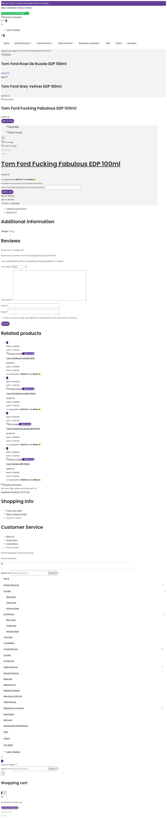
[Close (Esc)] (2, 150)
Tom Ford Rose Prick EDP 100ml (20, 393)
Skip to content (25, 7)
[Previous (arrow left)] (2, 153)
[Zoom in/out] (10, 150)
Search (52, 573)
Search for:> (6, 573)
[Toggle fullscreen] (7, 150)
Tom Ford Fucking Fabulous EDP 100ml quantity (22, 187)
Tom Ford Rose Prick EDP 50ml (20, 358)
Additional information (16, 208)
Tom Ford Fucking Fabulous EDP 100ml (60, 163)
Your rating (7, 266)
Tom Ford (11, 51)
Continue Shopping (10, 808)
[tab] (82, 209)
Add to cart (7, 192)
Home (4, 51)
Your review (7, 299)
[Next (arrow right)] (5, 153)
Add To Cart (7, 121)
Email (4, 312)
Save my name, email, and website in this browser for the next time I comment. (40, 318)
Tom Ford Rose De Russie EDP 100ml (23, 428)
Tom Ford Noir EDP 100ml (18, 464)
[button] (7, 196)
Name (4, 305)
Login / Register (13, 30)
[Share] (5, 150)
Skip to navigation (9, 7)
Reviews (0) (11, 212)
